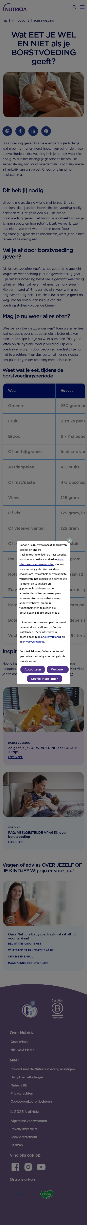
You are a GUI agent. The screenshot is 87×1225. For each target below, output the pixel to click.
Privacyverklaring (33, 641)
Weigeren (58, 669)
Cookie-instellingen (44, 678)
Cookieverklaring (51, 637)
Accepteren (32, 669)
